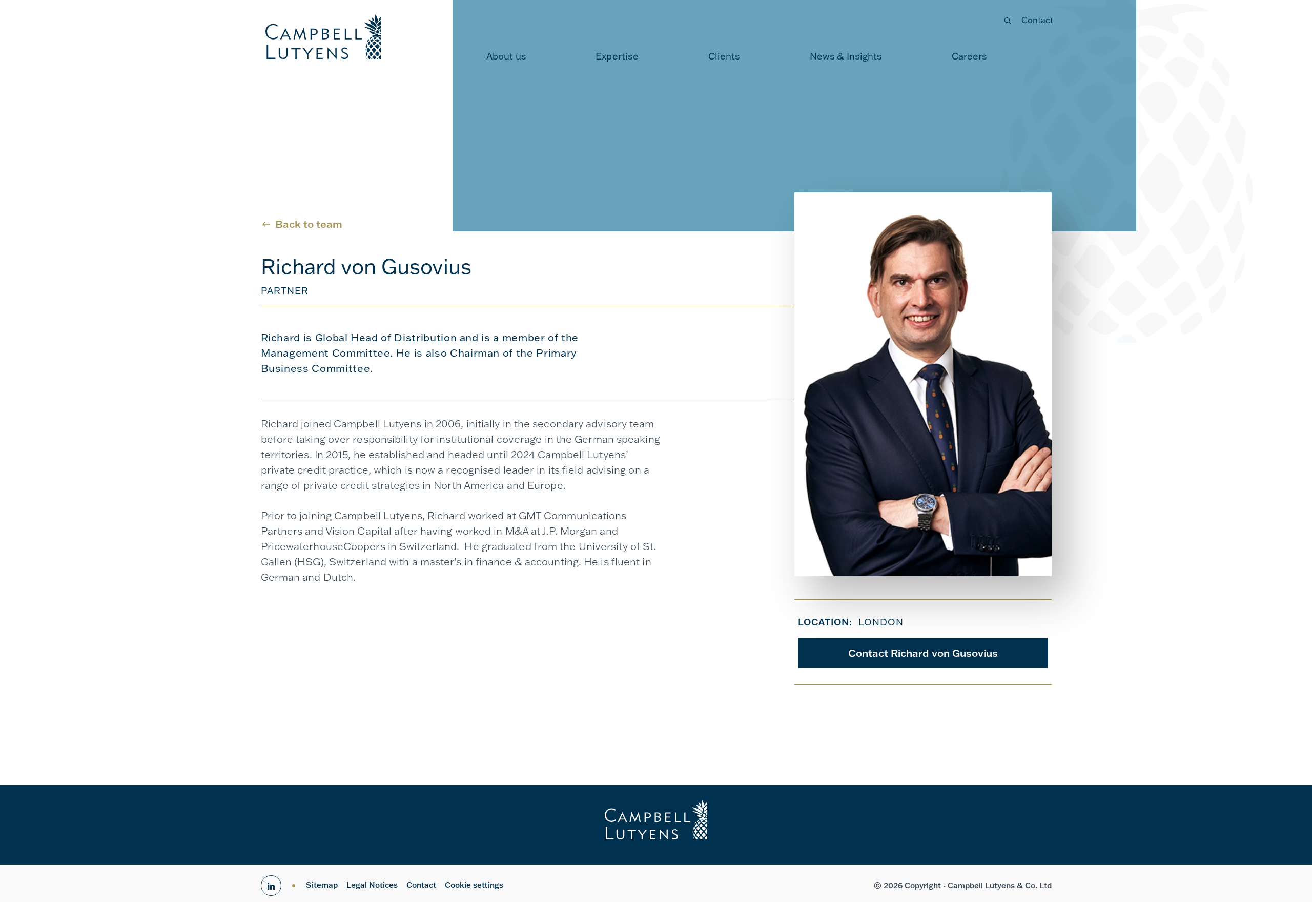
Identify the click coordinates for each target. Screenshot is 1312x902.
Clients (724, 56)
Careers (970, 56)
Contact (1037, 20)
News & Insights (846, 56)
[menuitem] (506, 56)
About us (506, 56)
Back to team (308, 223)
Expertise (617, 56)
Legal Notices (372, 885)
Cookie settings (474, 885)
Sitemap (322, 885)
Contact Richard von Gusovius (923, 652)
